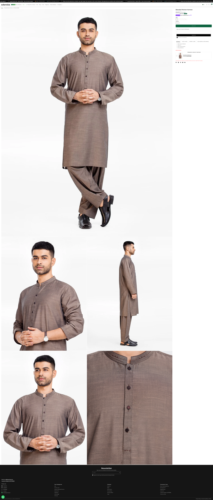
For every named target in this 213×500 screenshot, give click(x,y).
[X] (178, 62)
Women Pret (29, 4)
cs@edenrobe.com (9, 479)
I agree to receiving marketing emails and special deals (104, 475)
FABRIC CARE (192, 41)
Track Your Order (163, 494)
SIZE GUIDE (184, 41)
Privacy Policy (198, 498)
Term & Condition (110, 492)
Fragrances (47, 4)
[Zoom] (170, 11)
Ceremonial (25, 4)
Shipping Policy (162, 489)
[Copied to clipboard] (185, 62)
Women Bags (56, 494)
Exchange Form (163, 487)
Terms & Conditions (205, 498)
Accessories (59, 4)
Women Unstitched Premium (59, 489)
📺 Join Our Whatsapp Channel (101, 1)
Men (37, 4)
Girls (43, 4)
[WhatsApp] (183, 62)
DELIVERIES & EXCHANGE (203, 41)
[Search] (209, 4)
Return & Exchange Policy (164, 486)
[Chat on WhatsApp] (3, 497)
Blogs (108, 487)
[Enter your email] (119, 472)
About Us (108, 486)
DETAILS (178, 41)
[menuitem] (13, 4)
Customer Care (164, 484)
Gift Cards (56, 495)
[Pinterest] (181, 62)
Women (33, 4)
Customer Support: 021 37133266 (8, 481)
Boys (40, 4)
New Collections (18, 4)
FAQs (108, 494)
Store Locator (109, 489)
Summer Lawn (56, 487)
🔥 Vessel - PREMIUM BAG (88, 1)
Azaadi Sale (13, 4)
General (109, 484)
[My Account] (207, 4)
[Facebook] (176, 62)
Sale (55, 486)
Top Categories (58, 484)
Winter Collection (53, 4)
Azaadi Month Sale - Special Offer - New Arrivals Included (69, 1)
